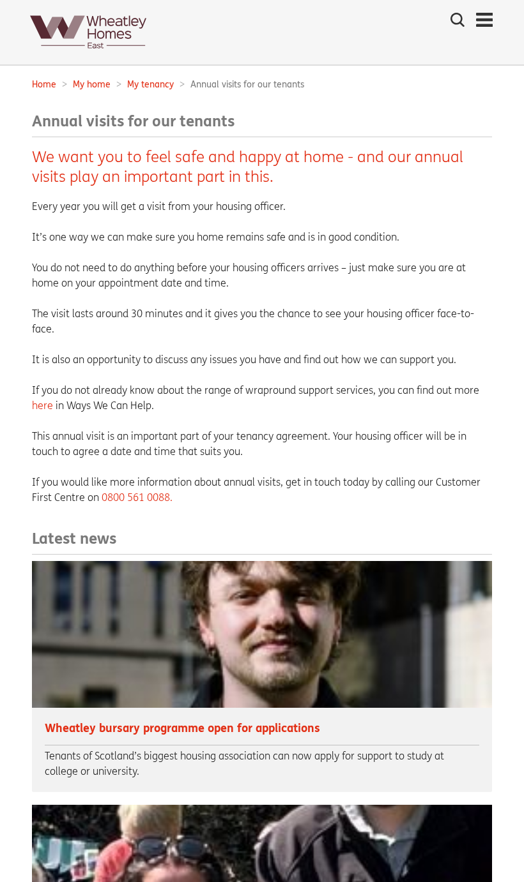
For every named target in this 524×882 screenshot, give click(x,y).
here (42, 406)
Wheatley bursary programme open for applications (182, 728)
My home (92, 84)
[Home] (88, 52)
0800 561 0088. (137, 497)
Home (44, 84)
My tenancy (150, 84)
